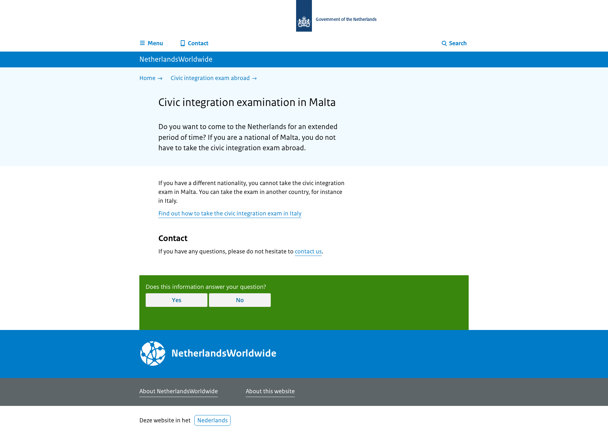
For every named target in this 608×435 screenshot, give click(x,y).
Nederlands (212, 420)
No (240, 300)
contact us (308, 251)
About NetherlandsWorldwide (178, 391)
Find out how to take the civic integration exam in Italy (229, 213)
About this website (270, 391)
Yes (176, 300)
